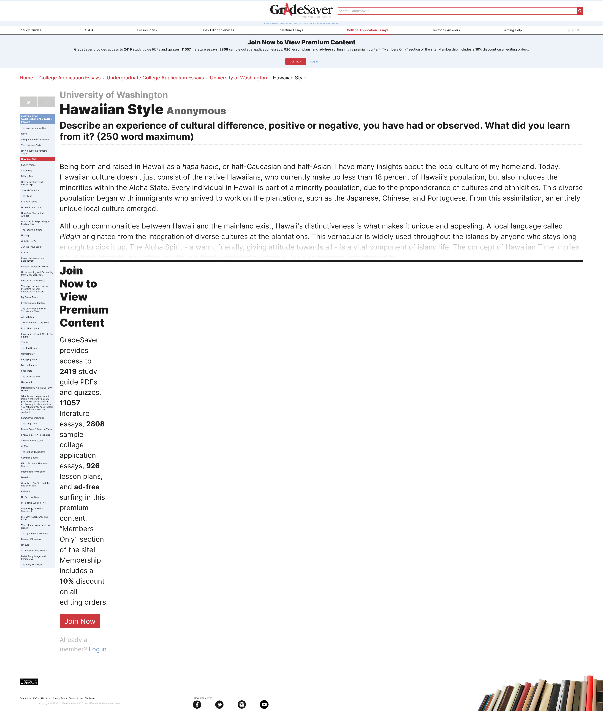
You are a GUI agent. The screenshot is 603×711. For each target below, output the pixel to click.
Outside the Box (29, 241)
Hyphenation (27, 382)
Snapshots (26, 371)
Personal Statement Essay (34, 266)
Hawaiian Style (29, 159)
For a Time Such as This (33, 503)
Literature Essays (290, 30)
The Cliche (26, 196)
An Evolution (27, 317)
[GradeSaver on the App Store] (29, 682)
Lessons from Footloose (33, 280)
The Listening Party (31, 145)
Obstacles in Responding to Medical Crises (35, 222)
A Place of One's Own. (32, 440)
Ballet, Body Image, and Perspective (33, 557)
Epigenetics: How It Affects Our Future (37, 335)
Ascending (26, 170)
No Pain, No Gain (30, 497)
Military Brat (27, 176)
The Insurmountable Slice (34, 128)
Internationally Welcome (33, 471)
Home (26, 77)
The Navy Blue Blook (32, 564)
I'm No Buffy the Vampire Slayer (34, 152)
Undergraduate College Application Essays (155, 77)
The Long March (29, 423)
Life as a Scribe (29, 201)
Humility (25, 235)
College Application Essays (367, 30)
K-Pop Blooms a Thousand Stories (34, 464)
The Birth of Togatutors (33, 452)
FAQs (36, 698)
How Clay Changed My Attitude (33, 214)
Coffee (24, 446)
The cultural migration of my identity (35, 526)
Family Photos (28, 165)
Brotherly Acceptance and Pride (34, 518)
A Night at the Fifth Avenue (35, 139)
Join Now (296, 61)
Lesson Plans (147, 30)
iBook (24, 133)
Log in (575, 30)
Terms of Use (76, 698)
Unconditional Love (31, 207)
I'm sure (25, 545)
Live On (25, 252)
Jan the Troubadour (31, 247)
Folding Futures (29, 365)
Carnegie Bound (29, 457)
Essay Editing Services (217, 30)
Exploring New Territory (33, 303)
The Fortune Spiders (31, 229)
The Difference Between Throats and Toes (33, 310)
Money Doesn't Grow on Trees (36, 429)
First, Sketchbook (30, 328)
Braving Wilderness (31, 539)
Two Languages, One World (35, 322)
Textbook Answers (446, 30)
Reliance (25, 491)
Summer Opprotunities (32, 417)
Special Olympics (30, 190)
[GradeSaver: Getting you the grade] (301, 11)
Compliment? (28, 353)
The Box (25, 342)
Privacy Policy (59, 698)
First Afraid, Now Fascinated (35, 435)
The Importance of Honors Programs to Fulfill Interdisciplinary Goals (34, 289)
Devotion (25, 477)
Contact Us (25, 698)
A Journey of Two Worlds (34, 550)
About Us (45, 698)
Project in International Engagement (32, 259)
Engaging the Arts (30, 359)
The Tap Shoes (29, 348)
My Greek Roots (29, 297)
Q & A (89, 30)
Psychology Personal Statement (32, 509)
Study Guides (31, 30)
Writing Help (513, 30)
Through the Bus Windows (34, 533)
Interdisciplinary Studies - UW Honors (36, 389)
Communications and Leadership (32, 183)
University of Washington (238, 77)
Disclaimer (90, 698)
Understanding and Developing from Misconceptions (37, 273)
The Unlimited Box (30, 376)
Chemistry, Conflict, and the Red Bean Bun (35, 484)
